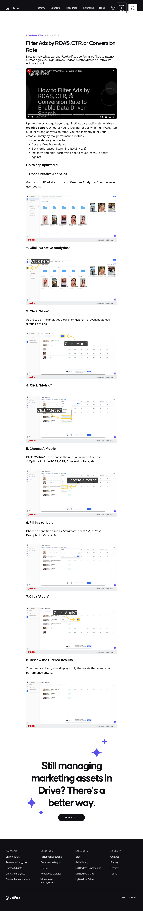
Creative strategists (51, 862)
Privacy (114, 868)
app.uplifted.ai (47, 165)
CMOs (43, 868)
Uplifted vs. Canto (84, 873)
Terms (113, 873)
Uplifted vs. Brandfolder (88, 868)
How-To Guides (34, 35)
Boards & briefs (14, 868)
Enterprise (88, 7)
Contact (114, 856)
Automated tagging (16, 862)
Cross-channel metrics (18, 879)
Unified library (13, 856)
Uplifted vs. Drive (84, 879)
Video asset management (47, 881)
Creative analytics (15, 873)
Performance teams (51, 856)
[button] (41, 8)
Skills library (81, 862)
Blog (77, 856)
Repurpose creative (50, 873)
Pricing (101, 7)
